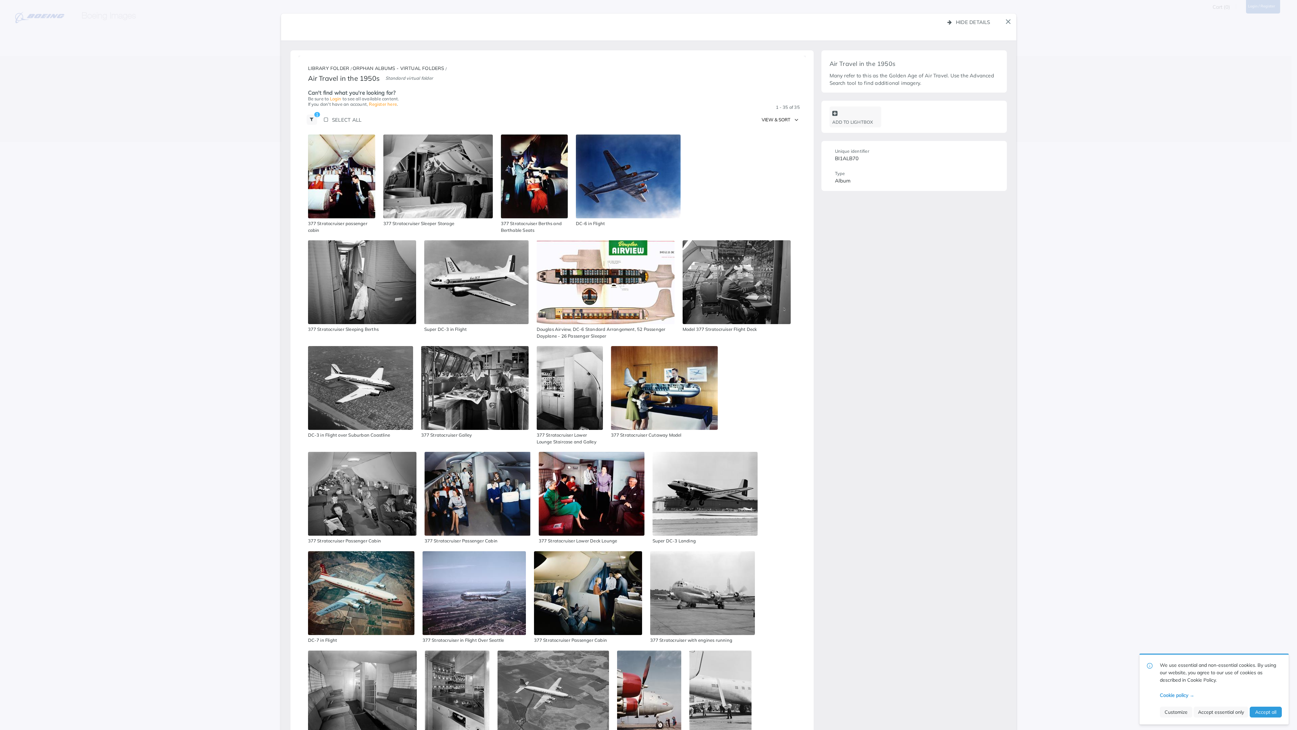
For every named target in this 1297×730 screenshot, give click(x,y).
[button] (1008, 22)
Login (335, 98)
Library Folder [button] (329, 68)
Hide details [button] (973, 22)
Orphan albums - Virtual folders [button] (398, 68)
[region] (341, 176)
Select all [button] (346, 120)
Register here (383, 104)
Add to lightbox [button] (852, 122)
